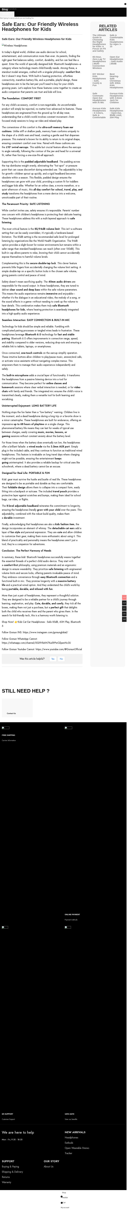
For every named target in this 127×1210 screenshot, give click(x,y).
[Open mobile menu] (3, 3)
